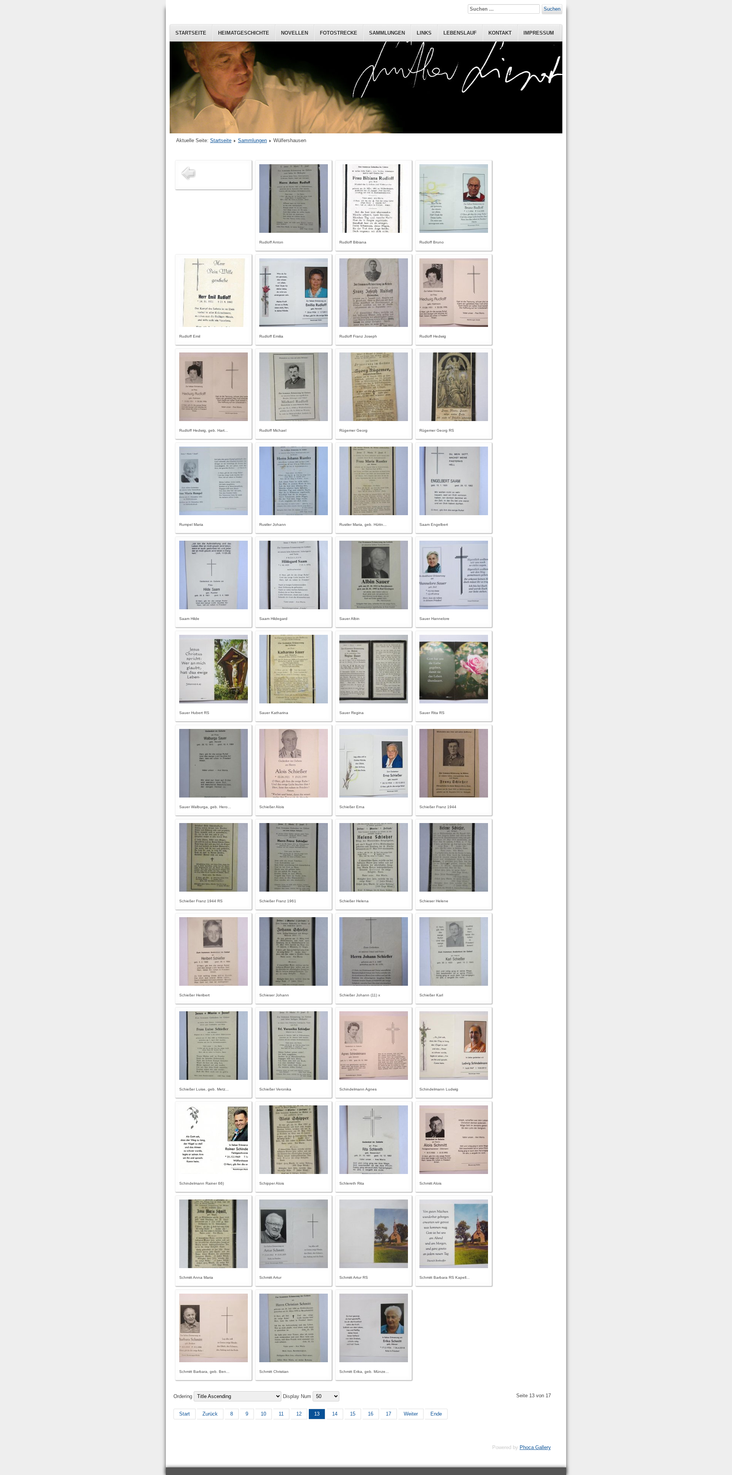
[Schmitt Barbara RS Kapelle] (453, 1266)
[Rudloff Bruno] (453, 231)
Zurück (210, 1414)
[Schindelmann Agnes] (373, 1078)
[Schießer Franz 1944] (453, 796)
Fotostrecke (338, 33)
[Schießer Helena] (373, 890)
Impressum (538, 33)
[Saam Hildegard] (293, 607)
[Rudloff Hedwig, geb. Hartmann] (213, 419)
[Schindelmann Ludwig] (453, 1078)
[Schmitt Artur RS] (373, 1266)
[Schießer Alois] (293, 796)
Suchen (552, 9)
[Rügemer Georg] (373, 419)
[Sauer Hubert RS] (213, 702)
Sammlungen (387, 33)
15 (352, 1414)
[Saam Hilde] (213, 607)
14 (334, 1414)
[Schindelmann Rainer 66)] (213, 1172)
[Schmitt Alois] (453, 1172)
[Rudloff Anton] (293, 231)
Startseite (190, 33)
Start (184, 1414)
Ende (436, 1414)
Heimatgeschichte (243, 33)
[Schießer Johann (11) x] (373, 984)
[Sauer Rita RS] (453, 702)
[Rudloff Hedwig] (453, 325)
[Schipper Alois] (293, 1172)
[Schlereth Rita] (373, 1172)
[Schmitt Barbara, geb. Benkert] (213, 1360)
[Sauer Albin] (373, 607)
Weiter (411, 1414)
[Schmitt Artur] (293, 1266)
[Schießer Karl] (453, 984)
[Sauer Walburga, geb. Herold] (213, 796)
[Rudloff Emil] (213, 325)
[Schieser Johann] (293, 984)
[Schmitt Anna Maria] (213, 1266)
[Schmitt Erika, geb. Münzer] (373, 1360)
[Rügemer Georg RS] (453, 419)
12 (299, 1414)
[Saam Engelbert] (453, 513)
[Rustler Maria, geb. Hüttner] (373, 513)
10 (263, 1414)
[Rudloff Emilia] (293, 325)
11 (281, 1414)
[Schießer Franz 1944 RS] (213, 890)
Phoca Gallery (535, 1447)
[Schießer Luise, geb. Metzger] (213, 1078)
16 (370, 1414)
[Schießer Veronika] (293, 1078)
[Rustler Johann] (293, 513)
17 (388, 1414)
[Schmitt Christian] (293, 1360)
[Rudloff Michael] (293, 419)
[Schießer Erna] (373, 796)
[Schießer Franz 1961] (293, 890)
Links (424, 33)
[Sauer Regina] (373, 702)
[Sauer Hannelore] (453, 607)
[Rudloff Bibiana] (373, 231)
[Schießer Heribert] (213, 984)
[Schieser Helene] (453, 890)
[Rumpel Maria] (213, 513)
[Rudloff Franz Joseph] (373, 325)
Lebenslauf (460, 33)
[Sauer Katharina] (293, 702)
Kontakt (500, 33)
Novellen (294, 33)
